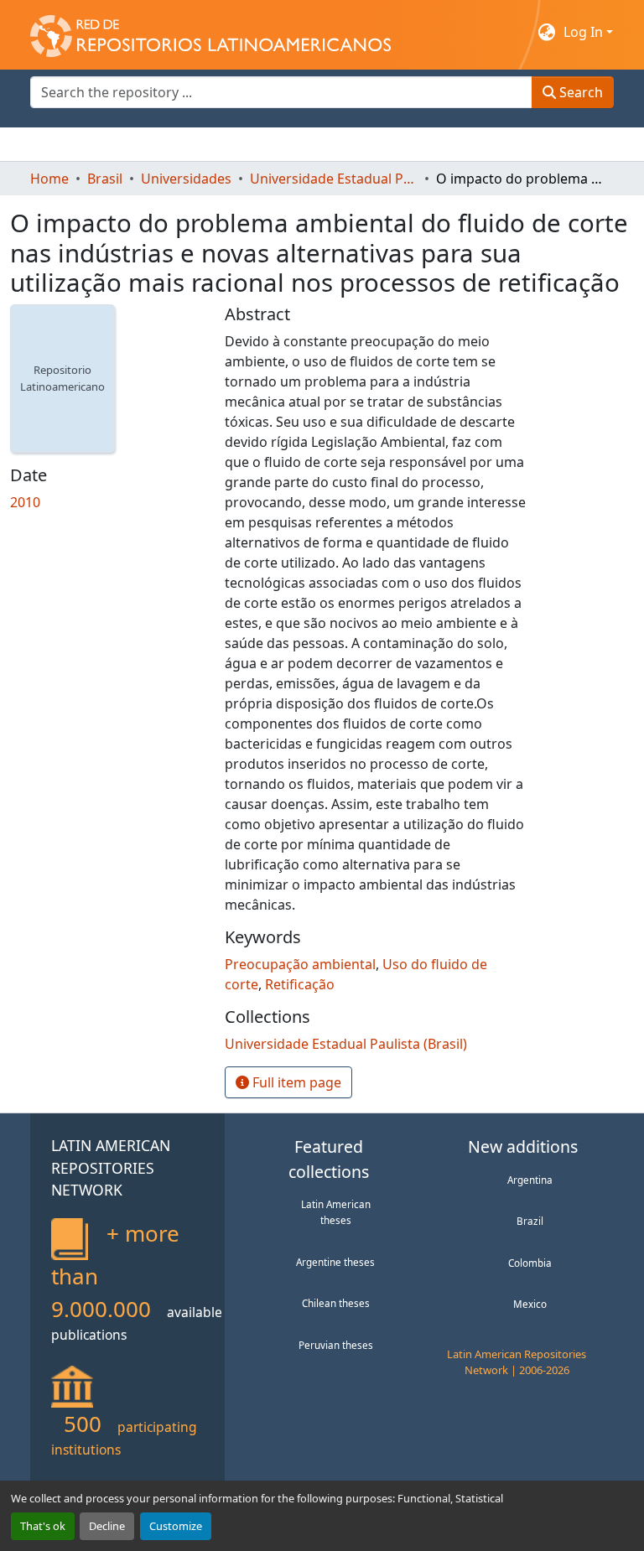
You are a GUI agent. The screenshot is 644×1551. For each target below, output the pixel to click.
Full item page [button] (295, 1082)
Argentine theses (335, 1261)
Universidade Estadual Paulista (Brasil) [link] (334, 178)
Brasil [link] (104, 178)
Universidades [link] (186, 178)
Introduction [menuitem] (70, 144)
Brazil (530, 1220)
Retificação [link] (300, 984)
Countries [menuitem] (155, 144)
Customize (175, 1525)
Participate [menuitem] (320, 144)
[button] (210, 32)
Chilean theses (336, 1303)
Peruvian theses (336, 1344)
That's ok (42, 1525)
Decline (107, 1525)
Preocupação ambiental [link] (300, 964)
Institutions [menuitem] (236, 144)
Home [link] (49, 178)
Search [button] (579, 92)
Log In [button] (585, 32)
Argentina (530, 1179)
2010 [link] (25, 502)
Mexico (530, 1303)
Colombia (530, 1262)
